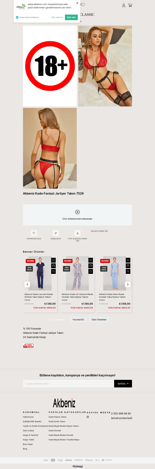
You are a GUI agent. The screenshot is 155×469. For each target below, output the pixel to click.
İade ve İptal (28, 430)
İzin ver (71, 17)
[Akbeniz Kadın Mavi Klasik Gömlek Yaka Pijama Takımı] (114, 273)
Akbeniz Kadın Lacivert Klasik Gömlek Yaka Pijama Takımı (39, 295)
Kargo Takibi (28, 440)
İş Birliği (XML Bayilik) (32, 421)
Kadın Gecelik (55, 430)
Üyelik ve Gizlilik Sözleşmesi (35, 426)
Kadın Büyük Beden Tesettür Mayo (64, 440)
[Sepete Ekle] (53, 266)
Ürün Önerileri (99, 319)
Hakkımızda (28, 417)
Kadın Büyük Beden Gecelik (61, 435)
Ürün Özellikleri (57, 319)
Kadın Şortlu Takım (57, 421)
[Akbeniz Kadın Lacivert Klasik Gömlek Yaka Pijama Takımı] (40, 273)
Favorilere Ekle (53, 260)
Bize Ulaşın (28, 444)
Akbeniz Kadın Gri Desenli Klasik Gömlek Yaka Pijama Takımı (77, 295)
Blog (25, 449)
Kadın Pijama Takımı (57, 417)
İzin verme (57, 17)
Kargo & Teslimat (30, 435)
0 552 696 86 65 (121, 413)
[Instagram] (88, 417)
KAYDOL (122, 383)
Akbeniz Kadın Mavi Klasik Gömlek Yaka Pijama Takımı (112, 295)
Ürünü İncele (53, 271)
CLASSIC (86, 14)
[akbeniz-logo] (77, 402)
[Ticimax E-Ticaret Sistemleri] (77, 466)
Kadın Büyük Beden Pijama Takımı (64, 426)
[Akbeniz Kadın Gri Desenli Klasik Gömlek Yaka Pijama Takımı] (77, 273)
